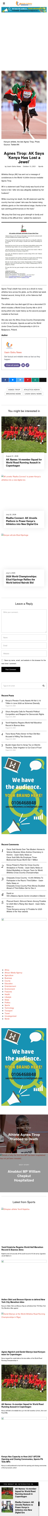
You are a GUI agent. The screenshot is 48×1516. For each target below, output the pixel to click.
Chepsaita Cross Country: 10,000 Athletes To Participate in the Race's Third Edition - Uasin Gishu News (25, 880)
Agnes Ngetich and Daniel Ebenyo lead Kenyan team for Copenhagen (23, 1353)
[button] (43, 686)
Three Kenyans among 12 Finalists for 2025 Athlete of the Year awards (24, 910)
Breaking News (13, 394)
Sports (40, 166)
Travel (7, 1013)
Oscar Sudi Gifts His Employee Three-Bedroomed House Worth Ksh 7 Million (22, 858)
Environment (10, 989)
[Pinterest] (27, 380)
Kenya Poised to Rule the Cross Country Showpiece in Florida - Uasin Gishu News (23, 866)
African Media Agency (13, 972)
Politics (7, 1002)
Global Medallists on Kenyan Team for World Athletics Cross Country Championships (25, 871)
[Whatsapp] (35, 380)
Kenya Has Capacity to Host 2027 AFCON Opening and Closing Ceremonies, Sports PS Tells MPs (22, 1459)
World (7, 1018)
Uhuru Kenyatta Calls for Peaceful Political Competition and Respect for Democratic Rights (25, 712)
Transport (8, 1010)
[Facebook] (5, 380)
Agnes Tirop (14, 389)
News (7, 999)
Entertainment (10, 986)
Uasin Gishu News (14, 166)
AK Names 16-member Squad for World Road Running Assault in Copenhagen (24, 462)
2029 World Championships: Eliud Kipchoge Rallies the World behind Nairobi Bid (21, 579)
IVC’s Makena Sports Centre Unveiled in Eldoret (26, 896)
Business (8, 978)
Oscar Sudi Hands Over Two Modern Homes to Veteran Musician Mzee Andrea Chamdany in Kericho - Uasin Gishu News (26, 852)
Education (9, 983)
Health (7, 994)
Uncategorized (10, 1016)
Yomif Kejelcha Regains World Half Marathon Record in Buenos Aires (24, 724)
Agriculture (9, 975)
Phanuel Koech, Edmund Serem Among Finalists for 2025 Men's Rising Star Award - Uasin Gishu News (26, 904)
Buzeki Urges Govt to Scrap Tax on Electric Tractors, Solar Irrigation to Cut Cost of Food (23, 746)
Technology (9, 1008)
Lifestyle (8, 997)
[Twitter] (20, 380)
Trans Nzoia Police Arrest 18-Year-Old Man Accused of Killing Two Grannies (23, 735)
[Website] (27, 365)
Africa (7, 970)
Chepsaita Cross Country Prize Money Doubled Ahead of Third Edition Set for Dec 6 (26, 887)
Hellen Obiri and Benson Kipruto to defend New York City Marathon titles (23, 1300)
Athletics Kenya (32, 389)
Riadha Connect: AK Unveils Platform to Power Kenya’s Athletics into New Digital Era (22, 521)
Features (8, 991)
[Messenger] (12, 380)
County (7, 980)
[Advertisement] (24, 41)
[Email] (23, 365)
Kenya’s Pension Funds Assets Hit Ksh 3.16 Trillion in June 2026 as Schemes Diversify (23, 701)
